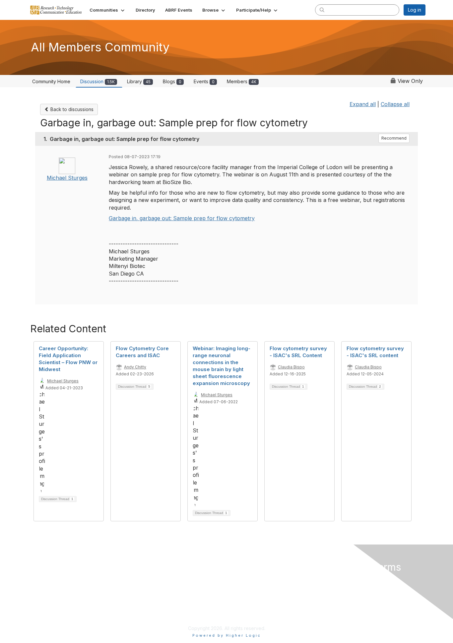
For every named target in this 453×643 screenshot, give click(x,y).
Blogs (172, 81)
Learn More (242, 592)
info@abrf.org (150, 618)
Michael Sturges (67, 177)
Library (139, 81)
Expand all (363, 104)
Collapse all (395, 104)
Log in (414, 10)
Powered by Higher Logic (226, 635)
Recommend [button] (394, 138)
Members (241, 81)
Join (234, 579)
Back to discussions (71, 109)
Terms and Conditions (351, 586)
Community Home (51, 81)
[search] (322, 9)
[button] (108, 10)
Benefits (239, 586)
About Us (335, 579)
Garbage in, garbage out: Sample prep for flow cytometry (182, 218)
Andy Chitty (135, 366)
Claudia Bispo (291, 366)
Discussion (97, 81)
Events (204, 81)
